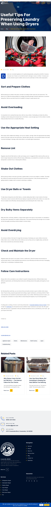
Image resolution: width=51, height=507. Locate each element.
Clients (15, 340)
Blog (7, 29)
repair (42, 340)
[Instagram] (29, 481)
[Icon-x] (32, 481)
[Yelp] (37, 481)
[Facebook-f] (27, 481)
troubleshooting (6, 344)
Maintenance (24, 340)
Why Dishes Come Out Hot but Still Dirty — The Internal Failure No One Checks (13, 380)
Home (2, 29)
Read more (6, 390)
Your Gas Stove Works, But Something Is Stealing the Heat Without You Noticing (37, 380)
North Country (33, 340)
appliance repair (6, 340)
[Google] (35, 481)
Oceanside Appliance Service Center (38, 305)
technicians (9, 306)
